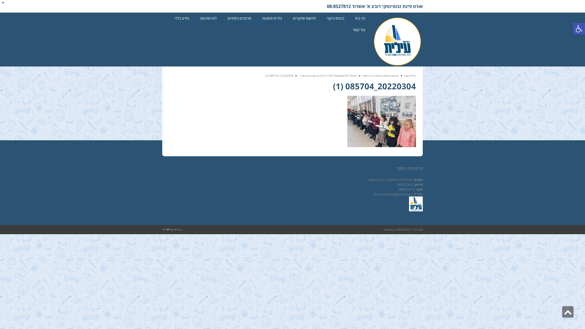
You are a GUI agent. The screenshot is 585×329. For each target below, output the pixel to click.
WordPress (176, 229)
